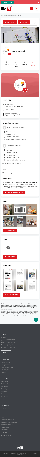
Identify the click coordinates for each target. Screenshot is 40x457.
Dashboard (4, 384)
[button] (8, 209)
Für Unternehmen (6, 362)
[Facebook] (1, 436)
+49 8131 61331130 (12, 134)
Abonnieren (11, 22)
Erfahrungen (5, 370)
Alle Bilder (11, 230)
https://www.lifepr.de (9, 347)
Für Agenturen (5, 365)
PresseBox (4, 432)
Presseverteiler (5, 408)
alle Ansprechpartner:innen (13, 163)
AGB (2, 417)
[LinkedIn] (4, 436)
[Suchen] (31, 8)
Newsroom (4, 381)
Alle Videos (11, 257)
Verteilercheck (5, 396)
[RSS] (6, 436)
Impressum (4, 429)
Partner (3, 372)
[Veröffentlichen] (36, 320)
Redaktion (4, 391)
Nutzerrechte (5, 427)
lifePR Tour (8, 2)
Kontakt (25, 22)
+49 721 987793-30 (9, 340)
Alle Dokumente (12, 295)
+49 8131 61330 (9, 110)
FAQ (2, 399)
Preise (3, 394)
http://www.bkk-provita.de (12, 115)
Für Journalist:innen (7, 367)
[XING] (10, 436)
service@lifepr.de (24, 315)
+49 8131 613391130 (12, 137)
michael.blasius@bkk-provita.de (15, 160)
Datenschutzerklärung (7, 419)
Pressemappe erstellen (15, 192)
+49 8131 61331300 (12, 152)
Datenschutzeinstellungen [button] (9, 422)
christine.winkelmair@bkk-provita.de (17, 139)
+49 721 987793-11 (9, 342)
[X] (8, 436)
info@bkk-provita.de (11, 113)
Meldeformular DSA (7, 424)
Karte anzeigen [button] (9, 173)
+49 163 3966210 (11, 155)
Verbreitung (4, 386)
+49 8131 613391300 (12, 157)
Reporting (4, 389)
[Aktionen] (35, 22)
